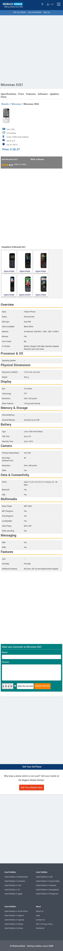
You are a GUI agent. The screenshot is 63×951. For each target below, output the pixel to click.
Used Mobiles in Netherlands (16, 877)
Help (38, 915)
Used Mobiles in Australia (14, 881)
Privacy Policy (47, 924)
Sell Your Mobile (19, 12)
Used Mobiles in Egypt (13, 893)
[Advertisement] (31, 48)
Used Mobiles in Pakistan (46, 885)
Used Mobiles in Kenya (13, 928)
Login (52, 4)
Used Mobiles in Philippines (47, 893)
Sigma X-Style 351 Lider (25, 271)
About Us (39, 911)
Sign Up (47, 12)
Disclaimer (40, 928)
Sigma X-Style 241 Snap (9, 295)
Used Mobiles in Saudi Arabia (48, 881)
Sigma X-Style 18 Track (40, 271)
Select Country (43, 4)
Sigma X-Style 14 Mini (9, 271)
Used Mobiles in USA (12, 885)
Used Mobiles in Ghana (13, 924)
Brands (5, 104)
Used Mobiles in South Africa (16, 911)
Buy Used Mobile (34, 12)
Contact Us (40, 920)
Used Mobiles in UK (12, 889)
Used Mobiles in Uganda (14, 920)
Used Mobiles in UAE (44, 877)
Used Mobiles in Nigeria (14, 915)
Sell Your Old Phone (31, 766)
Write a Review (37, 159)
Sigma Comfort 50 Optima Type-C (25, 295)
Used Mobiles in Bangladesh (47, 889)
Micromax (16, 104)
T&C (37, 924)
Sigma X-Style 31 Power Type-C (40, 295)
